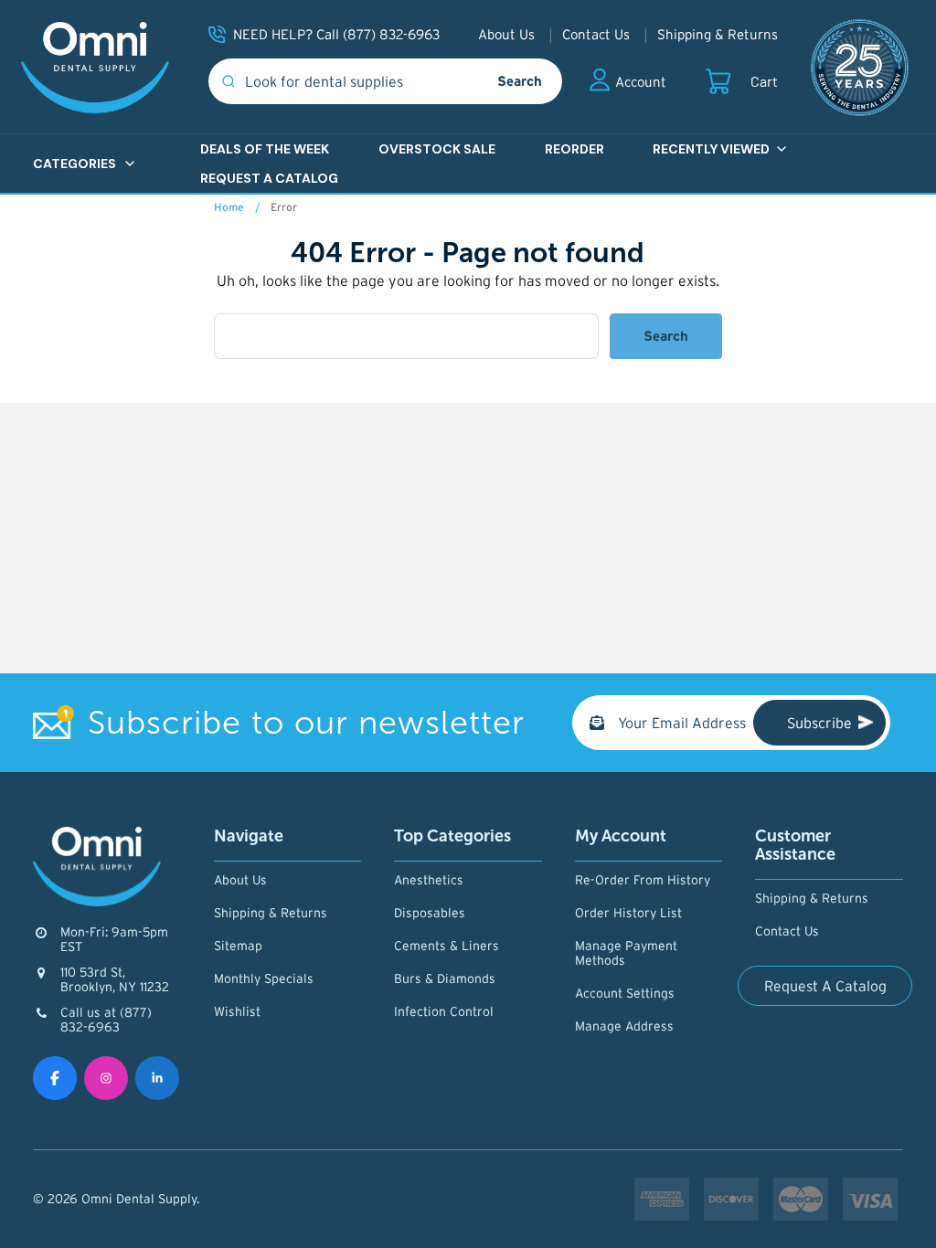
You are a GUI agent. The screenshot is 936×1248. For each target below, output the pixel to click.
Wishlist (237, 1011)
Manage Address (624, 1026)
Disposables (429, 912)
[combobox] (342, 81)
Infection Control (444, 1011)
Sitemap (238, 945)
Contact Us (596, 34)
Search (519, 81)
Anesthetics (428, 880)
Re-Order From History (642, 880)
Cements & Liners (446, 945)
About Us (506, 34)
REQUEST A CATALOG (269, 178)
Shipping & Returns (717, 34)
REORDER (574, 149)
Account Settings (625, 993)
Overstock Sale (436, 149)
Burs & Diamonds (444, 978)
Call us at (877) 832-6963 (106, 1019)
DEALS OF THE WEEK (264, 149)
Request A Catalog (825, 986)
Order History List (628, 912)
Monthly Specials (264, 978)
